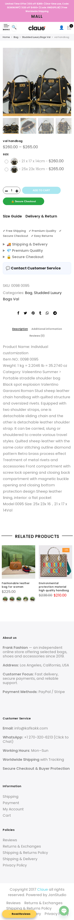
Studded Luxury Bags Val (36, 37)
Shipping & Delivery (20, 858)
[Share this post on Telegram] (55, 313)
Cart (7, 815)
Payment (11, 802)
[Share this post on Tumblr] (40, 313)
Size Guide (12, 216)
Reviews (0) (37, 335)
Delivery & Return (41, 216)
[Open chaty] (64, 911)
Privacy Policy (15, 865)
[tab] (20, 329)
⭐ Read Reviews (19, 914)
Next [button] (65, 82)
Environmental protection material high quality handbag (54, 586)
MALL (37, 16)
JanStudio (57, 894)
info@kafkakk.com (31, 728)
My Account (13, 809)
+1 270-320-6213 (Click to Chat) (36, 739)
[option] (37, 82)
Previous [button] (9, 82)
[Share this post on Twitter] (25, 313)
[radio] (34, 161)
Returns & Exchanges (22, 846)
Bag (16, 37)
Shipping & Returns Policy (25, 852)
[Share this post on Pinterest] (33, 313)
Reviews (10, 840)
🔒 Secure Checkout (23, 201)
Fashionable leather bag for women (16, 585)
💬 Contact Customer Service (33, 268)
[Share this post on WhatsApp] (47, 313)
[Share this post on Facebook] (18, 313)
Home (6, 37)
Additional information (46, 329)
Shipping (10, 796)
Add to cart (41, 190)
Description (20, 329)
